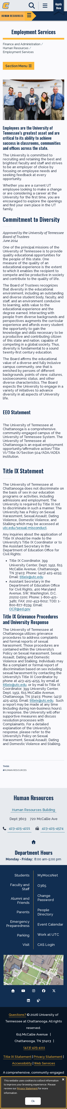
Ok (33, 1101)
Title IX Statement (17, 1057)
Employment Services (18, 52)
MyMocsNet (47, 875)
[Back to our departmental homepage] (33, 842)
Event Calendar (50, 924)
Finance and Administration (21, 44)
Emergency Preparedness (17, 923)
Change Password (45, 898)
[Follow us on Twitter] (53, 989)
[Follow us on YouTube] (23, 989)
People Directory (45, 912)
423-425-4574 (52, 828)
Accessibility (22, 1063)
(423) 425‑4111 (34, 1047)
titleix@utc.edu (31, 577)
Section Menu (16, 66)
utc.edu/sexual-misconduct (25, 528)
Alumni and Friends (20, 900)
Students (22, 875)
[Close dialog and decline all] (63, 1079)
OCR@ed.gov (20, 609)
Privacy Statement (48, 1057)
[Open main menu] (45, 6)
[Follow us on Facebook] (43, 989)
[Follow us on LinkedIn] (28, 999)
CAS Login (46, 944)
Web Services (44, 1063)
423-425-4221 (19, 828)
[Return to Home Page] (13, 989)
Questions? (17, 1015)
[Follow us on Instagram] (33, 989)
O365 (41, 885)
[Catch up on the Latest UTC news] (38, 999)
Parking (23, 935)
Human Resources (15, 48)
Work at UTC (48, 934)
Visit (26, 944)
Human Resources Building (33, 810)
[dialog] (33, 1092)
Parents (23, 912)
